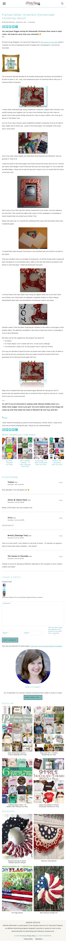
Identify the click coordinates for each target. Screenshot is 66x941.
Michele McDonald (9, 22)
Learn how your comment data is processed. (46, 646)
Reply (61, 483)
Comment (7, 603)
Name (5, 633)
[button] (33, 585)
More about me (32, 697)
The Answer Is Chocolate (49, 42)
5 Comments (31, 22)
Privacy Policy (28, 939)
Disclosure (38, 939)
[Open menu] (4, 3)
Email (27, 633)
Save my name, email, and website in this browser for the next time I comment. (55, 630)
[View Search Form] (62, 3)
